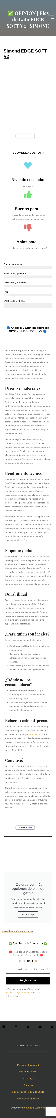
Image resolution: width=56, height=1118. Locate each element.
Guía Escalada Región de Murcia (28, 1092)
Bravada (27, 1107)
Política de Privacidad (28, 1065)
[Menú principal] (51, 17)
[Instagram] (16, 1028)
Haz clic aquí (28, 914)
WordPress (40, 1107)
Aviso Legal (28, 1078)
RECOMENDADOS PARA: (28, 152)
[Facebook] (4, 1028)
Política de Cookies (28, 1071)
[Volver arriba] (44, 1106)
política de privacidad (18, 992)
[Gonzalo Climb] (28, 5)
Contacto (28, 1085)
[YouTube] (40, 1028)
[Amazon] (52, 1028)
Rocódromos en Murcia (28, 1098)
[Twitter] (28, 1028)
